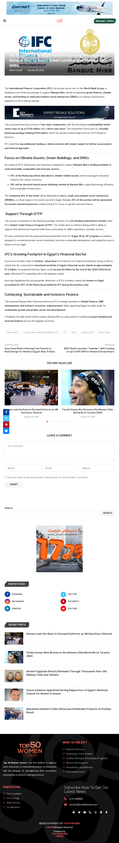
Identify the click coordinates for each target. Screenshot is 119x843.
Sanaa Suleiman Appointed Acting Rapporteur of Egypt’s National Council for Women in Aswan (67, 692)
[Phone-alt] (90, 812)
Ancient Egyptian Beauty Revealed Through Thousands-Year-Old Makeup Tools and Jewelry (66, 673)
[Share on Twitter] (6, 418)
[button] (8, 396)
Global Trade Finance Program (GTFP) (40, 333)
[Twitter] (79, 812)
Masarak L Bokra (105, 21)
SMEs (73, 333)
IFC (65, 333)
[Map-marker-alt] (106, 812)
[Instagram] (95, 812)
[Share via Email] (6, 431)
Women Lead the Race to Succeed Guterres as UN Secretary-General (69, 633)
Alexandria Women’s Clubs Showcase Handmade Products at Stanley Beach (68, 711)
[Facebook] (73, 812)
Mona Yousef (15, 70)
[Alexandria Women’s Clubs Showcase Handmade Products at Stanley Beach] (14, 713)
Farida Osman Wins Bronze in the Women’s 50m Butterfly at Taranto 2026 (68, 654)
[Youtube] (84, 812)
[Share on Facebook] (6, 412)
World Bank (104, 333)
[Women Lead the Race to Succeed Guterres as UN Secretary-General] (31, 387)
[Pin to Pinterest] (6, 425)
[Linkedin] (101, 812)
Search (9, 508)
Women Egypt (87, 333)
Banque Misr (12, 333)
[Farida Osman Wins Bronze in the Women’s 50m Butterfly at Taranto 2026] (87, 387)
